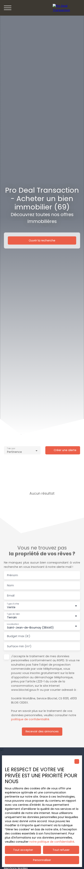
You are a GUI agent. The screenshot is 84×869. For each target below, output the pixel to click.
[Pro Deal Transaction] (66, 8)
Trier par (11, 448)
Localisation (13, 624)
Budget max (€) (18, 636)
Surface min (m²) (19, 646)
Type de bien (13, 614)
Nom (10, 585)
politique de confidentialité (30, 719)
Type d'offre (13, 604)
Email (10, 595)
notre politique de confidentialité (51, 842)
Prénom (12, 575)
